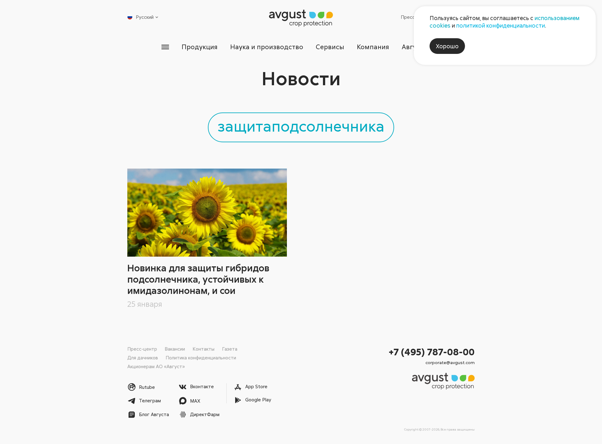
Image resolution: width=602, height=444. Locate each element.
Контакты (203, 349)
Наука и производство (266, 47)
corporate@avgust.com (450, 362)
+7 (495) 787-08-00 (432, 352)
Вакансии (175, 349)
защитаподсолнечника (301, 125)
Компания (373, 47)
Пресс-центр (142, 349)
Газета (229, 349)
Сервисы (330, 47)
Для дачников (142, 357)
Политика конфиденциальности (201, 357)
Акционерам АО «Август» (156, 366)
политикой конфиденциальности (500, 25)
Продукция (200, 47)
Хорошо (447, 46)
